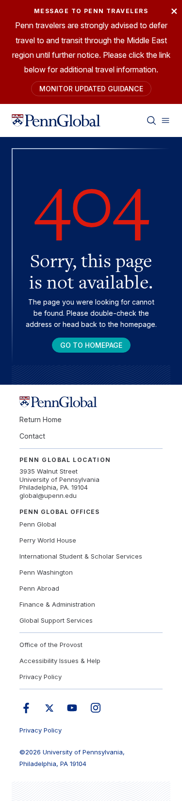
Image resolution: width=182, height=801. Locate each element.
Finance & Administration (57, 604)
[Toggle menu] (165, 120)
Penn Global (37, 524)
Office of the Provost (51, 644)
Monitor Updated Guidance (91, 89)
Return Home (40, 419)
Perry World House (47, 540)
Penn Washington (46, 572)
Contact (32, 436)
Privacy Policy (40, 677)
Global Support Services (56, 620)
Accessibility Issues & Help (59, 661)
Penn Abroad (39, 588)
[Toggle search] (151, 120)
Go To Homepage (91, 345)
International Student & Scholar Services (80, 556)
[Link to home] (56, 120)
